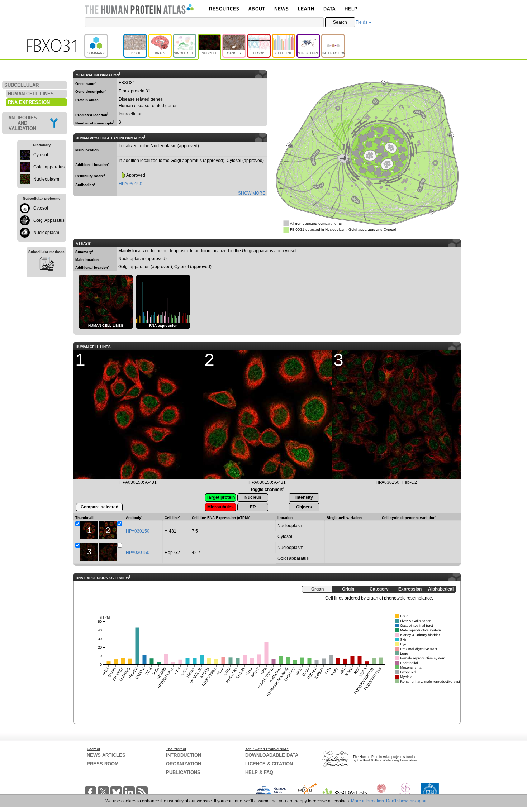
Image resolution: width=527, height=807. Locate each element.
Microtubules (220, 507)
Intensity (304, 497)
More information (367, 800)
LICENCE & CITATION (269, 764)
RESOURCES (224, 8)
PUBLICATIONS (183, 772)
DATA (329, 8)
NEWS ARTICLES (106, 755)
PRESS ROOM (103, 764)
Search (340, 22)
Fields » (363, 22)
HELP (351, 8)
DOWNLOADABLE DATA (271, 755)
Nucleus (252, 497)
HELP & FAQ (259, 772)
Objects (304, 507)
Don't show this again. (407, 800)
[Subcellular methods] (46, 265)
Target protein (220, 497)
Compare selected (99, 507)
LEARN (306, 8)
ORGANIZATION (183, 764)
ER (253, 507)
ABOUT (256, 8)
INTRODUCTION (183, 755)
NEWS (281, 8)
